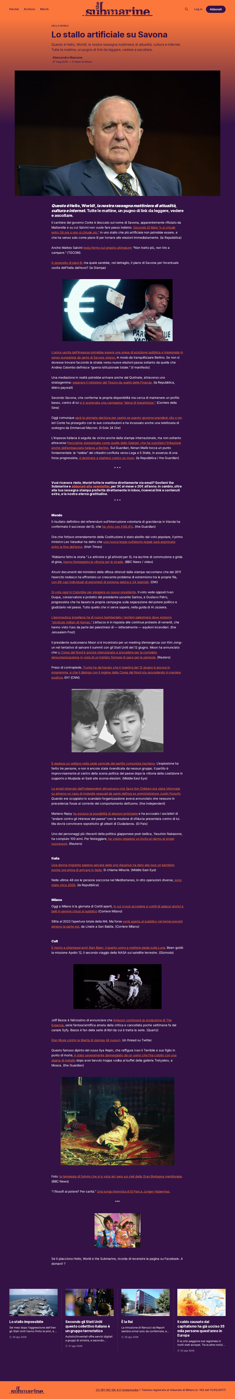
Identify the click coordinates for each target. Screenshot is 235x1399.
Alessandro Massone (67, 57)
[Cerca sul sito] (186, 9)
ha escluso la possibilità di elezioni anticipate (105, 813)
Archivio (29, 9)
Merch (44, 9)
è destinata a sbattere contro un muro (106, 458)
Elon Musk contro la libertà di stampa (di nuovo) (85, 1040)
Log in (198, 9)
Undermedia (130, 1390)
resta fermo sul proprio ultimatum (107, 248)
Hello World (59, 25)
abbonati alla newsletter (91, 486)
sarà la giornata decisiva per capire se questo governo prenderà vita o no (128, 418)
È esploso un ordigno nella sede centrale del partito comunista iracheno (103, 763)
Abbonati (216, 9)
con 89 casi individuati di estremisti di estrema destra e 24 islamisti (100, 582)
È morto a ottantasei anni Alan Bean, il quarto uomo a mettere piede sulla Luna (108, 947)
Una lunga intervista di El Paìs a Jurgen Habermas (133, 1191)
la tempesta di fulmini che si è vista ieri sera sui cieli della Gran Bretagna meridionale (120, 1176)
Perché (14, 9)
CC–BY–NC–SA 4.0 (108, 1390)
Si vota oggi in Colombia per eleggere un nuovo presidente (93, 592)
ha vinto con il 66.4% (117, 526)
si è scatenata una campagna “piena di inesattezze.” (117, 403)
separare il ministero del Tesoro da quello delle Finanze (112, 382)
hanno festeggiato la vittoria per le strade (93, 562)
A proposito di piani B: (67, 263)
